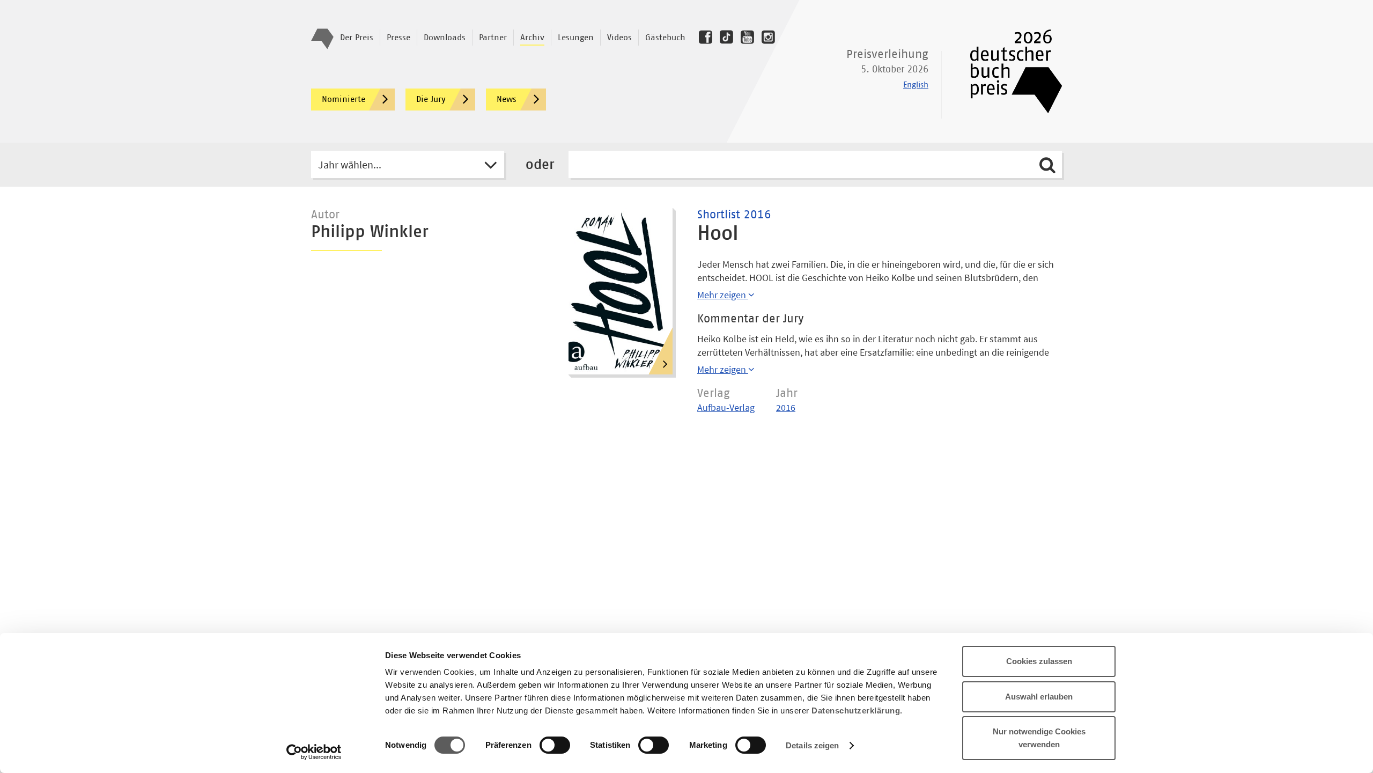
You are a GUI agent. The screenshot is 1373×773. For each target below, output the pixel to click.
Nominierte (343, 99)
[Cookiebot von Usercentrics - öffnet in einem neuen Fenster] (314, 752)
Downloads (445, 37)
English (915, 85)
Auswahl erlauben (1039, 696)
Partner (493, 37)
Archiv (532, 37)
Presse (398, 37)
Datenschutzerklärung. (857, 710)
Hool (718, 234)
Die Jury (431, 99)
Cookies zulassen (1039, 661)
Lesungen (576, 37)
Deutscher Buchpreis (1008, 71)
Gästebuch (665, 37)
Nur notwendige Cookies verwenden (1039, 738)
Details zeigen (812, 745)
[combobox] (407, 164)
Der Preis (356, 37)
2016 (785, 407)
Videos (619, 37)
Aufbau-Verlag (726, 407)
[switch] (555, 745)
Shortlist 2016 (734, 215)
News (506, 99)
